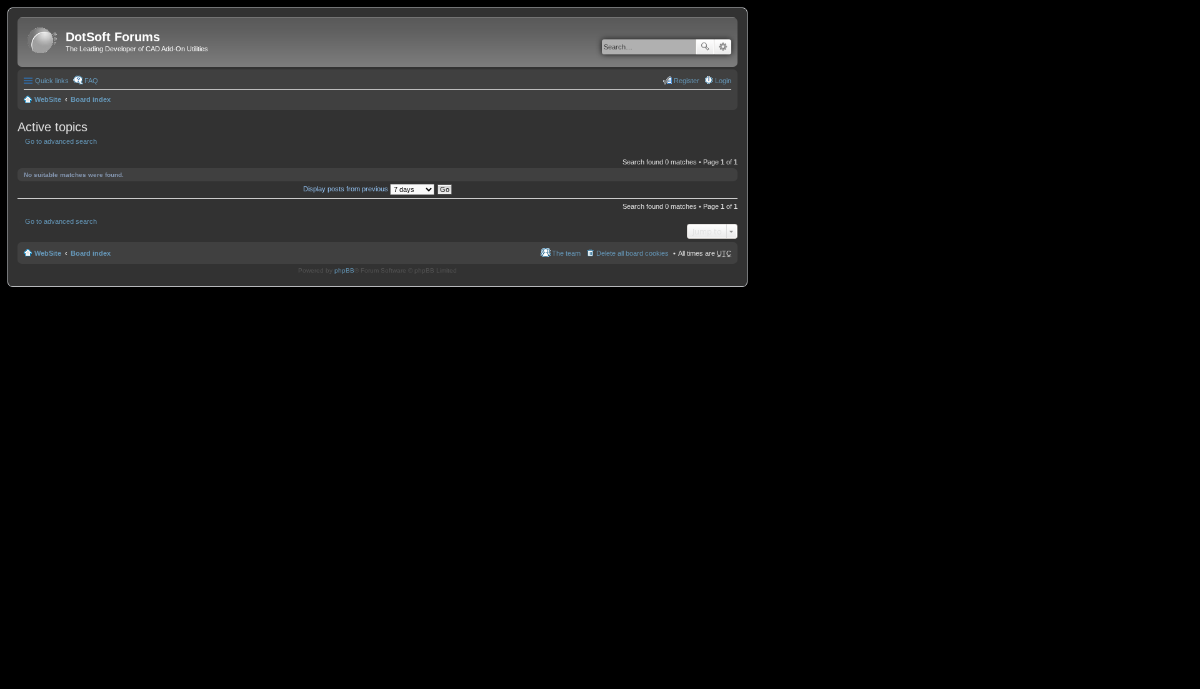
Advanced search (722, 46)
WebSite (47, 99)
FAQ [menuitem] (91, 80)
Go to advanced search (61, 141)
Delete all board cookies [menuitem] (632, 253)
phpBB (344, 270)
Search (705, 46)
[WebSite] (43, 41)
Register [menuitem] (686, 80)
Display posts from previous (346, 189)
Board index (91, 99)
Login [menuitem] (723, 80)
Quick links (52, 80)
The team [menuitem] (566, 253)
